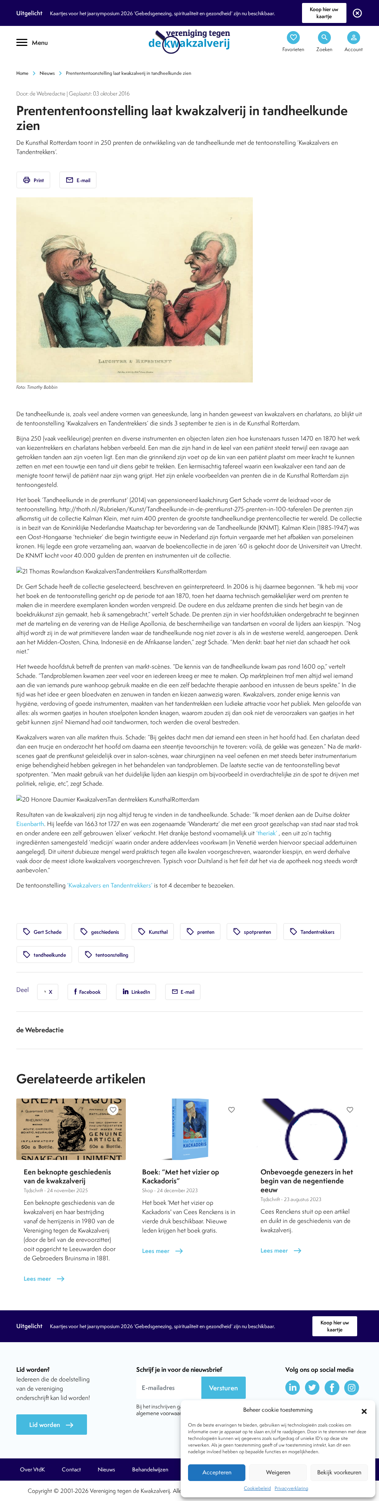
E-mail (78, 180)
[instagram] (351, 1387)
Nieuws (47, 73)
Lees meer (44, 1278)
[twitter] (312, 1387)
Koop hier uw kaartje (324, 13)
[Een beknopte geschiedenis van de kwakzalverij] (71, 1129)
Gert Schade (42, 931)
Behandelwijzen (150, 1469)
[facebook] (332, 1387)
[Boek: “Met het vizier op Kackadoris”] (189, 1129)
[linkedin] (292, 1387)
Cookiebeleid (257, 1488)
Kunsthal (153, 931)
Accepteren (216, 1472)
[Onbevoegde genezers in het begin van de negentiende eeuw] (308, 1129)
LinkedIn (140, 992)
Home (22, 73)
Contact (71, 1469)
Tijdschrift (41, 65)
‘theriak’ (266, 833)
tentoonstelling (106, 954)
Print (33, 180)
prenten (200, 931)
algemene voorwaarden (163, 1413)
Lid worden (51, 1425)
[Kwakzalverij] (189, 41)
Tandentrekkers (312, 931)
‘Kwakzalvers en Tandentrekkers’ (109, 885)
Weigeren (278, 1472)
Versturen (223, 1388)
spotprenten (252, 931)
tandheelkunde (44, 954)
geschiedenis (99, 931)
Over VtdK (32, 1469)
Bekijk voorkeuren (339, 1472)
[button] (364, 1410)
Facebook (89, 992)
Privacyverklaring (291, 1488)
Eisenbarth (30, 824)
